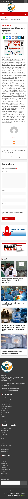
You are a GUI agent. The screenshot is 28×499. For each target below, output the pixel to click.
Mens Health (4, 451)
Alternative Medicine (6, 404)
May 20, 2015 (5, 33)
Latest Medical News (6, 406)
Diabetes (3, 437)
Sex (2, 414)
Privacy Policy (4, 465)
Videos (3, 471)
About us (3, 461)
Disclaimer (3, 467)
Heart (2, 441)
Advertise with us (5, 469)
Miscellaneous (4, 402)
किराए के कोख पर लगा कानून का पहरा (16, 157)
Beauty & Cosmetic (6, 428)
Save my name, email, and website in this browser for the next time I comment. (12, 213)
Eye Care (3, 439)
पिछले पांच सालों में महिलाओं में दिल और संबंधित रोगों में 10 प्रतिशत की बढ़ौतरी (14, 151)
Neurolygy (3, 421)
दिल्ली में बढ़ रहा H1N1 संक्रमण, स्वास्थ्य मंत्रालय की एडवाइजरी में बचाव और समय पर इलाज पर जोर (13, 280)
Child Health (4, 434)
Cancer (3, 432)
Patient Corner (5, 410)
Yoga (2, 418)
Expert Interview (5, 408)
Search (23, 483)
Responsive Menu (25, 1)
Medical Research (5, 449)
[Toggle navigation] (3, 14)
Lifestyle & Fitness (6, 445)
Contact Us (4, 463)
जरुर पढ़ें (4, 259)
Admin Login (4, 473)
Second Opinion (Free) (7, 398)
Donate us (3, 475)
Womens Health (7, 25)
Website (4, 204)
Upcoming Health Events (7, 400)
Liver (2, 447)
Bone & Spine (4, 430)
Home (2, 459)
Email (4, 197)
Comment (5, 171)
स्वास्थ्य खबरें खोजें (5, 479)
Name (4, 190)
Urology (3, 416)
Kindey (3, 443)
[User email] (14, 142)
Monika (11, 33)
